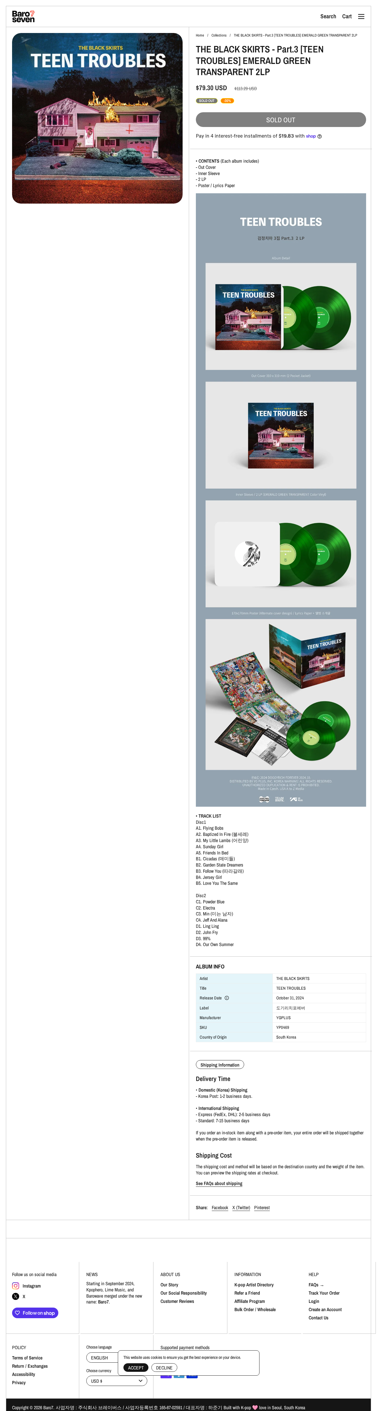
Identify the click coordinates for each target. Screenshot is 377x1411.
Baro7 (48, 1407)
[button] (328, 16)
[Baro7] (23, 16)
